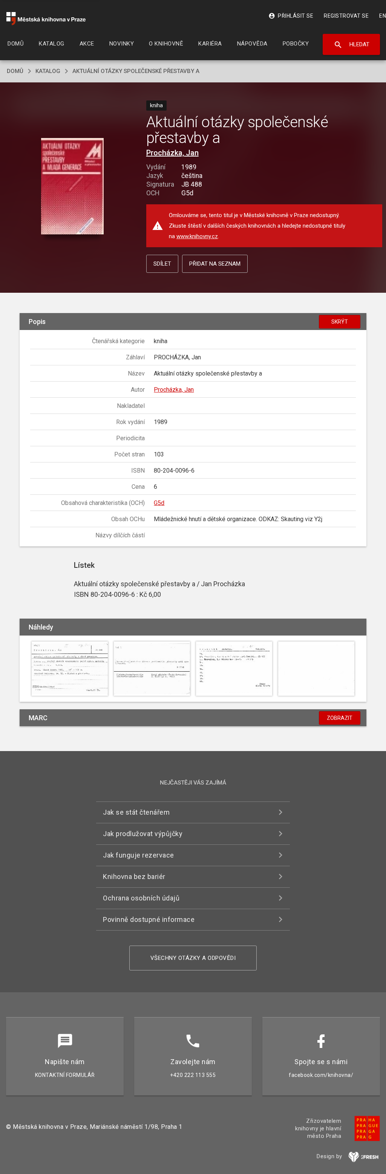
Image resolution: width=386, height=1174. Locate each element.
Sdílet (162, 263)
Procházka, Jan (172, 152)
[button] (72, 186)
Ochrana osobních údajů (141, 898)
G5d (159, 502)
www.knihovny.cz (197, 236)
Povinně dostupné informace (149, 919)
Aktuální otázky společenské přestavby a (135, 71)
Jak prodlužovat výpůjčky (142, 834)
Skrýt (339, 322)
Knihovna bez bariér (134, 876)
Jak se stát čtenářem (136, 812)
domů (15, 71)
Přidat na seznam (214, 263)
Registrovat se (346, 16)
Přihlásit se (290, 15)
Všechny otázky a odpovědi (193, 958)
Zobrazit (339, 718)
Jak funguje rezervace (138, 855)
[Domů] (46, 19)
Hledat (351, 44)
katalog (47, 71)
